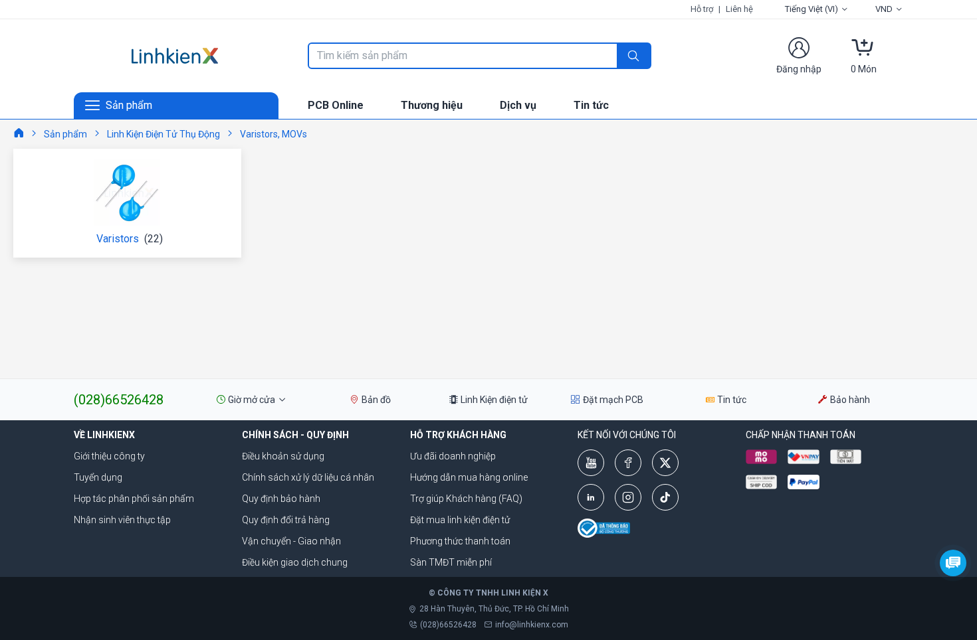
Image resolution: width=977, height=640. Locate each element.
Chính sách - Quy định (295, 435)
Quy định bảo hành (281, 498)
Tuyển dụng (98, 477)
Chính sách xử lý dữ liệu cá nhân (308, 477)
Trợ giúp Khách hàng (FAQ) (466, 498)
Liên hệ (739, 9)
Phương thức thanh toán (460, 541)
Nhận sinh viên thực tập (122, 520)
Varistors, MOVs (273, 134)
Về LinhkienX (104, 435)
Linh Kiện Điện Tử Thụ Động (163, 134)
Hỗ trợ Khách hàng (458, 435)
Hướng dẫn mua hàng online (469, 477)
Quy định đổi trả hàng (286, 520)
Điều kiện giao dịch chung (295, 562)
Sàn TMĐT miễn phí (451, 562)
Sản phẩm (65, 134)
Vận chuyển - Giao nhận (291, 541)
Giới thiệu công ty (109, 456)
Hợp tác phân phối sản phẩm (134, 498)
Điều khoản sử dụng (283, 456)
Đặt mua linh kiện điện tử (460, 520)
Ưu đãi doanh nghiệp (453, 456)
